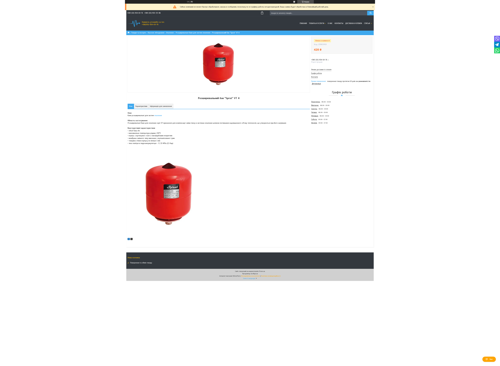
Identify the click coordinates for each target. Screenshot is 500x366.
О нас (330, 23)
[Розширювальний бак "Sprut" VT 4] (320, 138)
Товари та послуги (138, 33)
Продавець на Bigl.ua (250, 274)
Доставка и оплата (353, 23)
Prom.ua (262, 271)
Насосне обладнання (156, 33)
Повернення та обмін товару (141, 263)
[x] (131, 239)
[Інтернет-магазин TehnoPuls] (133, 23)
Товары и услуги (316, 23)
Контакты (339, 23)
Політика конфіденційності (271, 276)
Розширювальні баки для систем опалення (193, 33)
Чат (491, 359)
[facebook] (129, 239)
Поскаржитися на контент (250, 276)
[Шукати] (370, 13)
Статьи (367, 23)
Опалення (170, 33)
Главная (303, 23)
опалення (158, 115)
